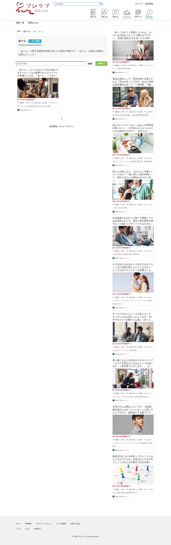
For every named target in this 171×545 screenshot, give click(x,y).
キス (128, 300)
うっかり (150, 65)
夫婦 (28, 106)
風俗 (147, 115)
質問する (101, 64)
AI (147, 251)
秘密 (130, 492)
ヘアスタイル (125, 397)
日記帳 (126, 492)
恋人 (40, 106)
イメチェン (116, 443)
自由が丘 (37, 529)
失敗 (122, 68)
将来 (115, 254)
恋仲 (130, 254)
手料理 (146, 161)
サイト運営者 (61, 524)
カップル (119, 161)
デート (115, 68)
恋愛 (136, 115)
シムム (18, 529)
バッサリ (117, 397)
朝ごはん (117, 208)
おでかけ (149, 347)
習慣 (125, 208)
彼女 (33, 106)
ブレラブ (81, 536)
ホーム (18, 524)
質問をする (33, 23)
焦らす (120, 304)
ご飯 (114, 161)
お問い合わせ (75, 524)
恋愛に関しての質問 (40, 103)
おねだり (149, 158)
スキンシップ (134, 300)
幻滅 (141, 443)
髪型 (114, 446)
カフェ (115, 350)
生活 (122, 208)
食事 (48, 106)
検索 (90, 64)
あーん (53, 103)
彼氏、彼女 (131, 115)
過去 (143, 115)
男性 (151, 443)
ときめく (149, 440)
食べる (45, 106)
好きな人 (117, 115)
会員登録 (149, 4)
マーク (148, 489)
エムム (27, 529)
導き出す (121, 254)
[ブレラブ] (33, 8)
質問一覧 (20, 23)
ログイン (139, 4)
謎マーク (135, 492)
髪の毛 (145, 397)
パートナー (126, 161)
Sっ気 (148, 297)
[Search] (100, 4)
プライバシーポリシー (44, 524)
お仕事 (148, 112)
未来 (137, 254)
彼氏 (37, 106)
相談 (140, 115)
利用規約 (28, 524)
